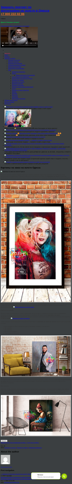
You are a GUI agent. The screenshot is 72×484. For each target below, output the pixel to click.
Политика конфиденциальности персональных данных (18, 479)
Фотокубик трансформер (16, 68)
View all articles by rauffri (6, 467)
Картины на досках (18, 82)
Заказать (4, 441)
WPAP (14, 92)
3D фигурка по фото (11, 100)
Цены (6, 55)
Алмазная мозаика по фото (16, 65)
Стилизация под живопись (20, 77)
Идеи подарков (9, 102)
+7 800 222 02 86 (12, 14)
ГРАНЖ (14, 93)
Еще (9, 70)
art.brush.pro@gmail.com (11, 482)
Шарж (14, 73)
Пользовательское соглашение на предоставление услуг (18, 477)
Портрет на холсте (14, 60)
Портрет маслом (13, 62)
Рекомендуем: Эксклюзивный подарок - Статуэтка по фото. (20, 442)
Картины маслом (17, 83)
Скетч (14, 88)
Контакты (7, 103)
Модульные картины (18, 98)
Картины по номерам (15, 63)
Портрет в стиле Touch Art (20, 90)
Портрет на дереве (18, 80)
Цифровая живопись (18, 72)
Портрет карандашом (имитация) (22, 87)
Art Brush (15, 97)
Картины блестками (14, 67)
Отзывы (7, 57)
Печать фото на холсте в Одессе (22, 78)
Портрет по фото (9, 58)
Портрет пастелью (18, 85)
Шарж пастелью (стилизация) (25, 75)
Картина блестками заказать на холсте (14, 474)
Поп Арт (15, 95)
